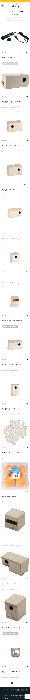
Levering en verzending (20, 694)
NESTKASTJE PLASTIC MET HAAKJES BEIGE (11, 672)
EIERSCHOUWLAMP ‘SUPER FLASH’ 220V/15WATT (11, 58)
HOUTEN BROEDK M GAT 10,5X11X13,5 (12, 277)
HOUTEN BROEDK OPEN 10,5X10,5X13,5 (12, 320)
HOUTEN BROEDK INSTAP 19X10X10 (11, 233)
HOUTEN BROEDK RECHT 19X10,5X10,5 (12, 364)
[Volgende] (18, 683)
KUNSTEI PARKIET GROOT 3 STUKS (11, 452)
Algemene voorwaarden (9, 692)
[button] (2, 5)
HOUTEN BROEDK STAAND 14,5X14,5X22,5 (9, 409)
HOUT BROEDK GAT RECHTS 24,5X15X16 (9, 190)
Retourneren (8, 695)
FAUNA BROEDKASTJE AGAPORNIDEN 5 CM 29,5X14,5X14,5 (12, 102)
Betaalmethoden (8, 694)
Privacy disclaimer (22, 692)
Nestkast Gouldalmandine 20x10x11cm (11, 583)
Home (8, 11)
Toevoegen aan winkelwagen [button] (11, 63)
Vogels (13, 11)
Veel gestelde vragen (19, 695)
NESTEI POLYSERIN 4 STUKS (9, 496)
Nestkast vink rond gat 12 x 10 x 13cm (11, 627)
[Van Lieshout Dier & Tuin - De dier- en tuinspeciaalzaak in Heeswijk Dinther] (15, 6)
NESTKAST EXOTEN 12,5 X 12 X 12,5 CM (12, 540)
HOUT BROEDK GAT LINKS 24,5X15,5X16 (12, 145)
